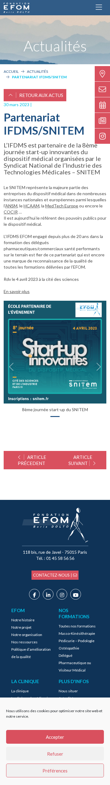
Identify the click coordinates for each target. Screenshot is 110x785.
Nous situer (68, 691)
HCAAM (31, 205)
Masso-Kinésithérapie (77, 633)
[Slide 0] (55, 416)
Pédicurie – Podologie (76, 640)
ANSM (11, 205)
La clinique (20, 691)
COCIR (11, 211)
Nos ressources (24, 642)
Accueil (11, 71)
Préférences (55, 770)
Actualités (37, 71)
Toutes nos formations (77, 626)
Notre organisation (26, 634)
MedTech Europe (61, 205)
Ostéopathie (69, 648)
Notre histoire (23, 620)
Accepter (55, 737)
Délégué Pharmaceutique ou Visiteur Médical (75, 662)
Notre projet (21, 627)
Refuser (55, 754)
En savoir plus (17, 291)
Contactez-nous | (53, 575)
